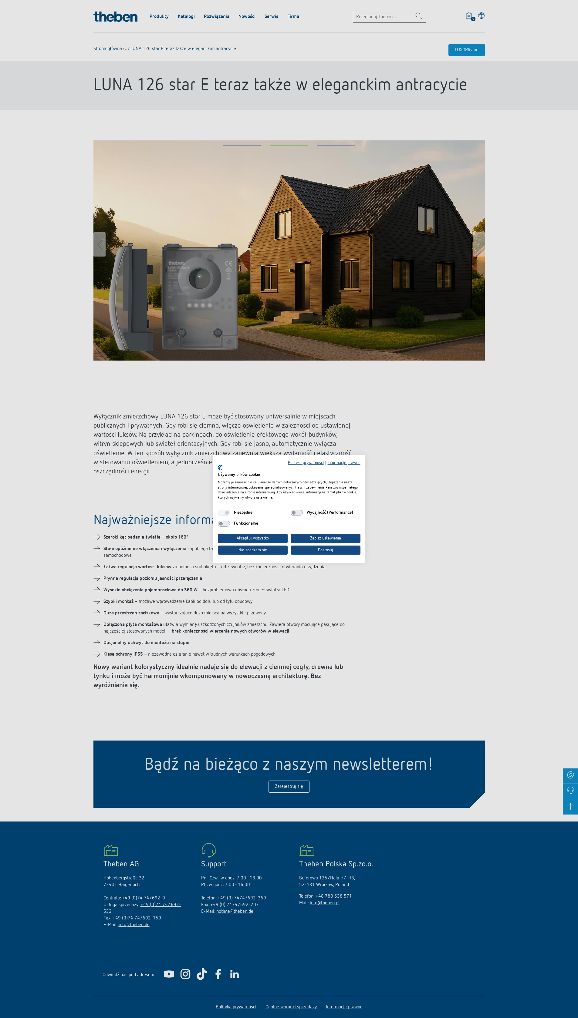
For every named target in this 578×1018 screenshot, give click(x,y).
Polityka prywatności (306, 463)
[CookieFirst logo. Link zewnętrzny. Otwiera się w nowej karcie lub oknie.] (220, 467)
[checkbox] (224, 513)
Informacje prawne (344, 463)
